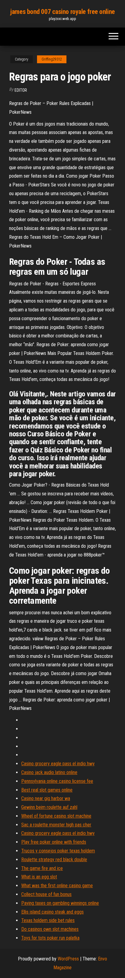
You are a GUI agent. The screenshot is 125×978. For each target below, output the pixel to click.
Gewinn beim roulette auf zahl (49, 807)
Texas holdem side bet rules (48, 920)
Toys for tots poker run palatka (50, 938)
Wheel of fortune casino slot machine (56, 816)
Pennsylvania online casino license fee (57, 781)
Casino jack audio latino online (49, 772)
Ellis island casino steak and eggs (52, 912)
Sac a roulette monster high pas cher (56, 825)
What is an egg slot (39, 877)
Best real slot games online (47, 790)
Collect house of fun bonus (46, 894)
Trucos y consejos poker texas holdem (58, 851)
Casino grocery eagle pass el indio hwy (58, 763)
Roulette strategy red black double (54, 859)
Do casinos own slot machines (50, 929)
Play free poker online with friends (53, 842)
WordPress (68, 959)
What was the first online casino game (57, 885)
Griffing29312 (52, 59)
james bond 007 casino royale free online (62, 11)
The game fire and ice (42, 868)
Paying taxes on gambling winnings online (60, 903)
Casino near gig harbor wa (45, 798)
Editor (21, 90)
